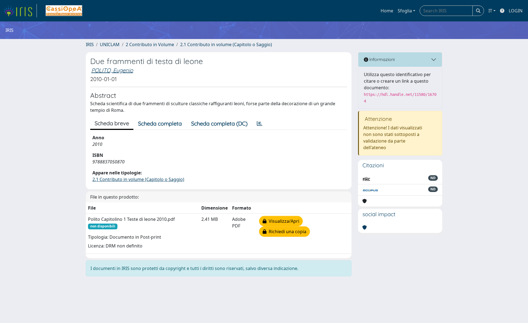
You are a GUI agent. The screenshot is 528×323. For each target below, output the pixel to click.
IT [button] (490, 11)
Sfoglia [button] (405, 11)
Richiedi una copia (286, 232)
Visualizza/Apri (282, 221)
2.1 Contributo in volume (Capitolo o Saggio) (226, 44)
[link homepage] (20, 10)
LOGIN (515, 11)
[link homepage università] (64, 10)
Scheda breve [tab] (112, 123)
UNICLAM (110, 44)
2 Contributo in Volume (150, 44)
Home (387, 11)
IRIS (90, 44)
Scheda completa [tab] (160, 123)
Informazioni (381, 59)
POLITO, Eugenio (112, 70)
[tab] (259, 123)
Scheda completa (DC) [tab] (219, 123)
